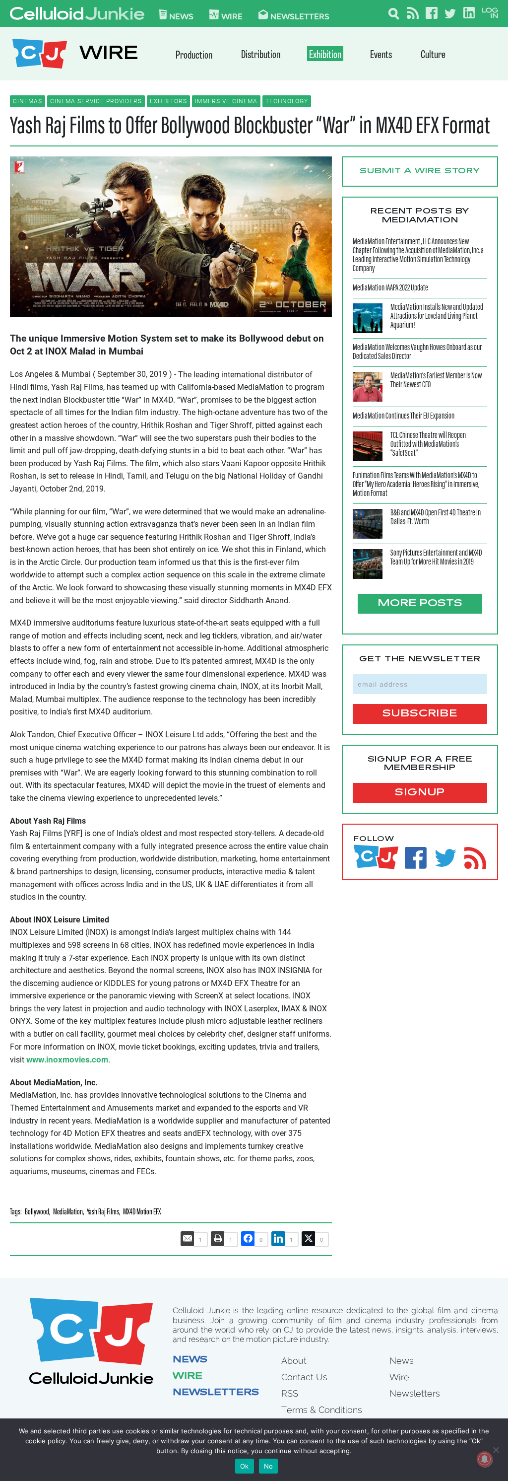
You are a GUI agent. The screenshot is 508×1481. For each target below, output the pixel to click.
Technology (286, 101)
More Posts (420, 603)
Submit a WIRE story (420, 171)
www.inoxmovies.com (67, 1059)
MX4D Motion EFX (142, 1212)
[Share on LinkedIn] (278, 1238)
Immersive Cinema (226, 101)
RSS (289, 1393)
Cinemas (27, 101)
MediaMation (68, 1212)
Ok (244, 1466)
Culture (433, 55)
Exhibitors (168, 101)
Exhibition (325, 55)
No (268, 1466)
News (181, 16)
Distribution (260, 55)
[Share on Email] (187, 1238)
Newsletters (299, 16)
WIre (232, 16)
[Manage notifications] (485, 1459)
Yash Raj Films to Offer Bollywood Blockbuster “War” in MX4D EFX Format (250, 127)
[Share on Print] (218, 1238)
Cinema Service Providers (96, 101)
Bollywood (37, 1212)
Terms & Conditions (321, 1410)
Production (194, 56)
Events (381, 55)
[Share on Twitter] (309, 1238)
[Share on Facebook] (248, 1238)
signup (420, 792)
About (294, 1360)
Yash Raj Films (103, 1212)
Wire (187, 1377)
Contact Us (304, 1377)
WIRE (108, 55)
